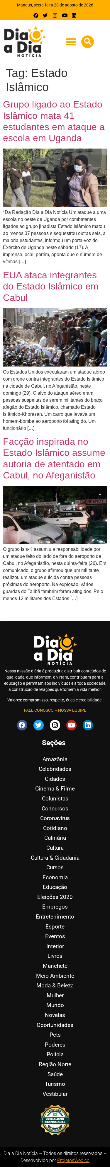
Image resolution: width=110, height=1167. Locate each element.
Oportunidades (55, 1025)
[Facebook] (35, 15)
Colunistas (55, 798)
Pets (55, 1034)
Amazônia (55, 759)
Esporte (55, 926)
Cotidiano (55, 828)
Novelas (55, 1015)
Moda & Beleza (55, 985)
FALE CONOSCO (39, 710)
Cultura (55, 847)
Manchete (55, 965)
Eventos (55, 936)
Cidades (55, 779)
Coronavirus (55, 818)
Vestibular (55, 1094)
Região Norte (55, 1064)
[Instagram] (55, 15)
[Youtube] (64, 15)
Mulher (55, 995)
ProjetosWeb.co (73, 1160)
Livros (55, 956)
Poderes (55, 1044)
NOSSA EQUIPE (72, 710)
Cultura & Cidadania (55, 857)
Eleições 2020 (55, 897)
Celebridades (55, 769)
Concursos (55, 808)
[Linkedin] (74, 15)
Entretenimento (55, 916)
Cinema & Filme (55, 788)
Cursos (55, 867)
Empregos (55, 906)
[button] (70, 42)
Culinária (55, 837)
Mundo (55, 1005)
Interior (55, 946)
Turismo (55, 1084)
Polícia (55, 1054)
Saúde (55, 1074)
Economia (55, 877)
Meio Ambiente (55, 975)
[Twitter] (45, 15)
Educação (55, 887)
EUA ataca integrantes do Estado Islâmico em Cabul (51, 286)
